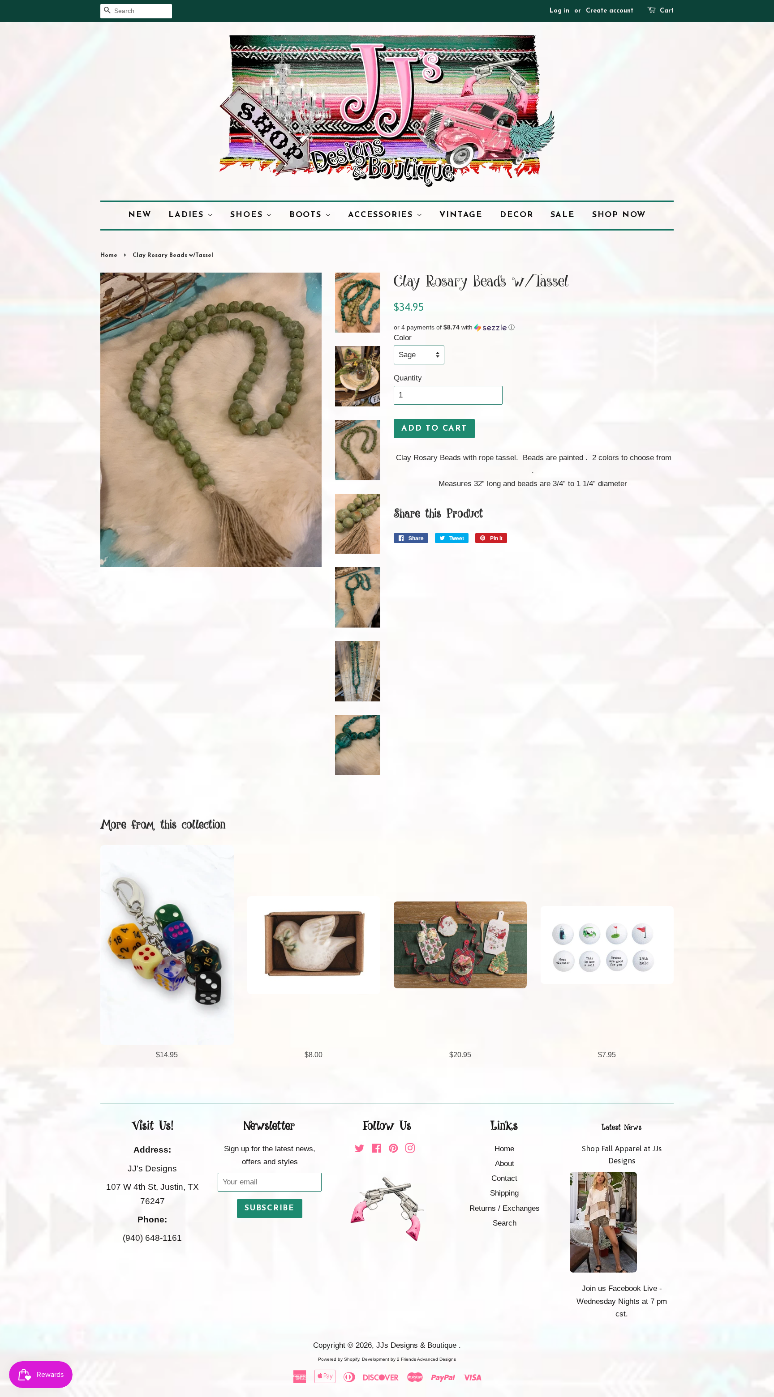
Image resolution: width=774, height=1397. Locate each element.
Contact (504, 1178)
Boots (307, 215)
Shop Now (619, 215)
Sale (562, 215)
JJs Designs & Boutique (417, 1345)
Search (504, 1223)
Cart (667, 11)
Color (403, 337)
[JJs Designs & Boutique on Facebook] (376, 1149)
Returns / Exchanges (504, 1208)
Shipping (504, 1193)
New (139, 215)
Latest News (622, 1127)
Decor (516, 215)
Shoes (248, 215)
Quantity (408, 378)
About (504, 1163)
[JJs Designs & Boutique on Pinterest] (393, 1149)
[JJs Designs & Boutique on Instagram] (410, 1149)
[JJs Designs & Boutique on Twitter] (360, 1149)
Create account (609, 11)
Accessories (382, 215)
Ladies (187, 215)
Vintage (461, 215)
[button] (534, 327)
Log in (559, 11)
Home (108, 255)
